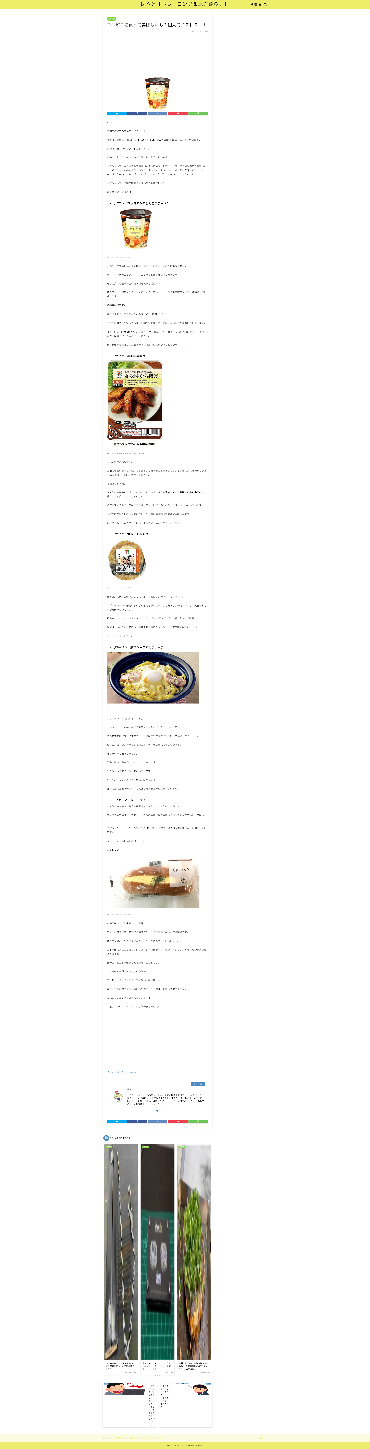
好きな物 (111, 19)
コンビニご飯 (114, 1072)
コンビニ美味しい (130, 1072)
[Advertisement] (157, 54)
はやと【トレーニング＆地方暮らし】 (185, 4)
